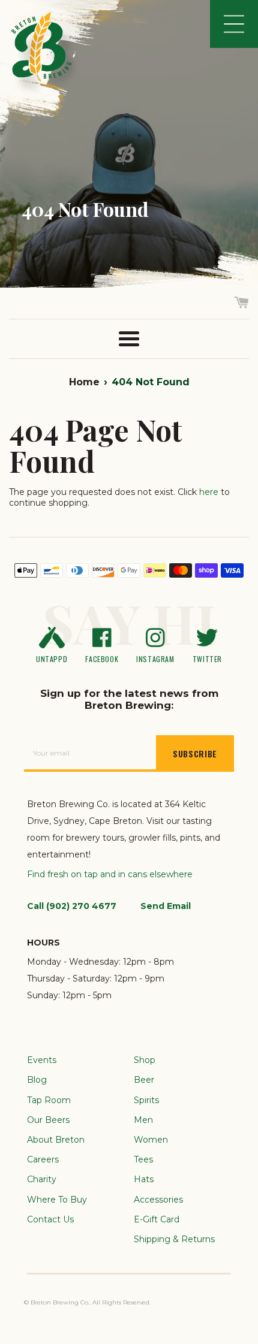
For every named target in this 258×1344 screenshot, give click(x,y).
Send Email (165, 906)
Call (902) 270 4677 (71, 906)
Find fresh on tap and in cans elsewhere (110, 874)
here (208, 492)
